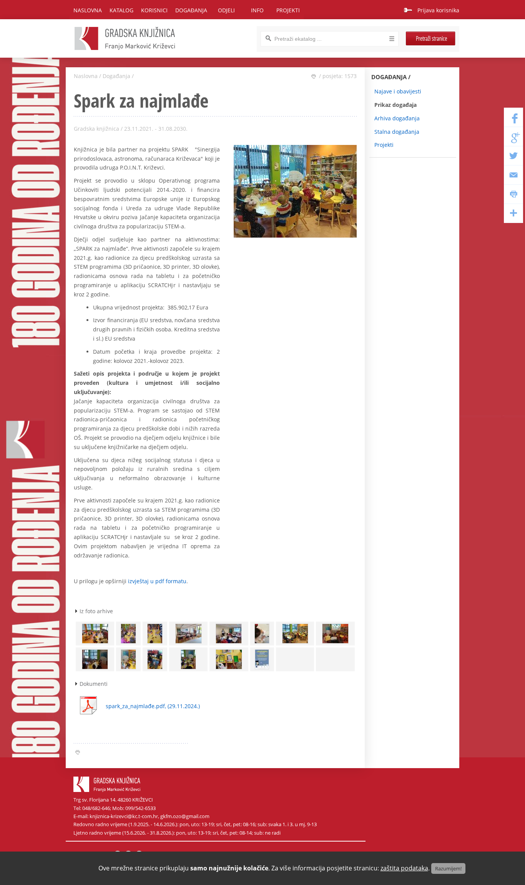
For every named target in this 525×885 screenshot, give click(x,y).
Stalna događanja (396, 131)
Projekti (384, 144)
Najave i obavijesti (397, 91)
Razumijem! (448, 868)
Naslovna (87, 10)
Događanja (116, 76)
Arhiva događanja (397, 118)
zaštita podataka (404, 868)
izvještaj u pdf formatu (157, 581)
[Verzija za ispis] (314, 76)
